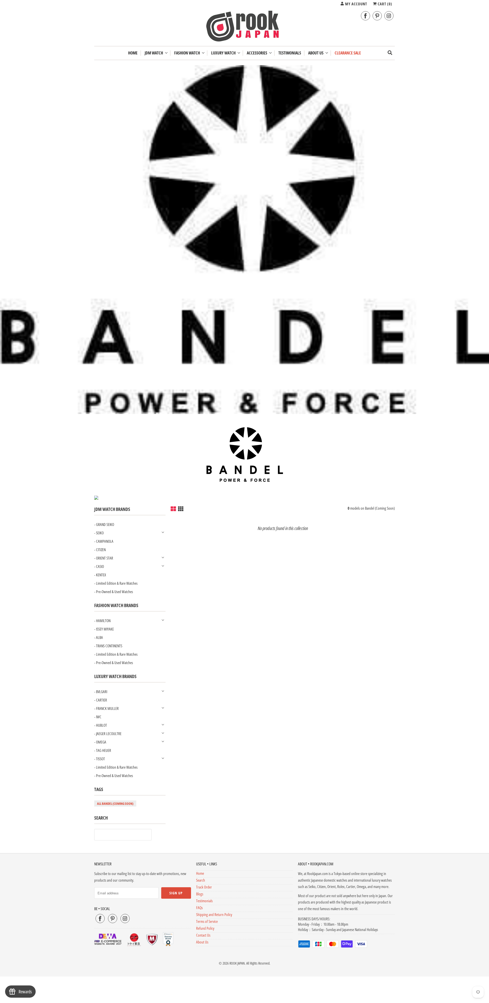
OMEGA (101, 741)
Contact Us (203, 935)
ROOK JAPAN (237, 963)
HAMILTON (103, 620)
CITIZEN (101, 549)
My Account (355, 3)
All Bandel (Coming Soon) (115, 803)
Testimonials (204, 900)
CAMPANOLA (104, 541)
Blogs (199, 893)
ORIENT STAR (104, 558)
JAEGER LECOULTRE (108, 733)
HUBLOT (101, 725)
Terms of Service (207, 921)
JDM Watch (155, 53)
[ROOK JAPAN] (244, 27)
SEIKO (100, 532)
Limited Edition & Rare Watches (117, 583)
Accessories (258, 53)
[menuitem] (156, 53)
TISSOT (100, 758)
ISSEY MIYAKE (105, 629)
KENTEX (101, 574)
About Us (316, 53)
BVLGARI (101, 691)
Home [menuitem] (133, 53)
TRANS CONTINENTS (109, 645)
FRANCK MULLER (107, 708)
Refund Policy (205, 928)
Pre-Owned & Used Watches (114, 591)
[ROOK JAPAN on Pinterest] (377, 16)
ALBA (99, 637)
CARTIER (101, 700)
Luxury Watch (224, 53)
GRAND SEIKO (105, 524)
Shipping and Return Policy (214, 914)
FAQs (199, 907)
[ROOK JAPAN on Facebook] (365, 16)
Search (200, 880)
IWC (98, 716)
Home (200, 873)
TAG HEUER (103, 750)
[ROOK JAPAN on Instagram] (388, 16)
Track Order (204, 887)
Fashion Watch (187, 53)
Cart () (384, 3)
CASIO (100, 566)
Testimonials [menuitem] (289, 53)
